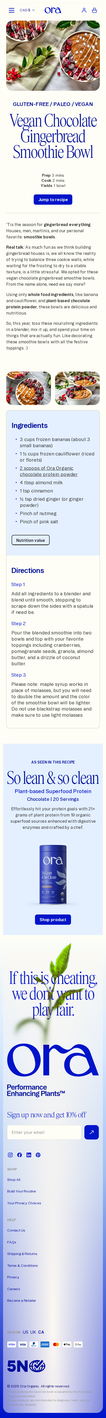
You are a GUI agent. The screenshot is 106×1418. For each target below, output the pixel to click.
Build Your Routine (21, 1191)
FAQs (11, 1242)
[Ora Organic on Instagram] (10, 1155)
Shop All (13, 1179)
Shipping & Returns (22, 1253)
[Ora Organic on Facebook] (19, 1155)
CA (41, 1332)
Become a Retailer (21, 1300)
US (25, 1332)
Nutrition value (30, 540)
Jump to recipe (53, 199)
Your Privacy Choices (24, 1203)
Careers (13, 1289)
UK (33, 1332)
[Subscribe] (91, 1132)
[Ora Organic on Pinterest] (38, 1155)
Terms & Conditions (22, 1265)
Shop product (53, 919)
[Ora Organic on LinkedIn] (29, 1155)
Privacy (13, 1277)
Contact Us (16, 1230)
